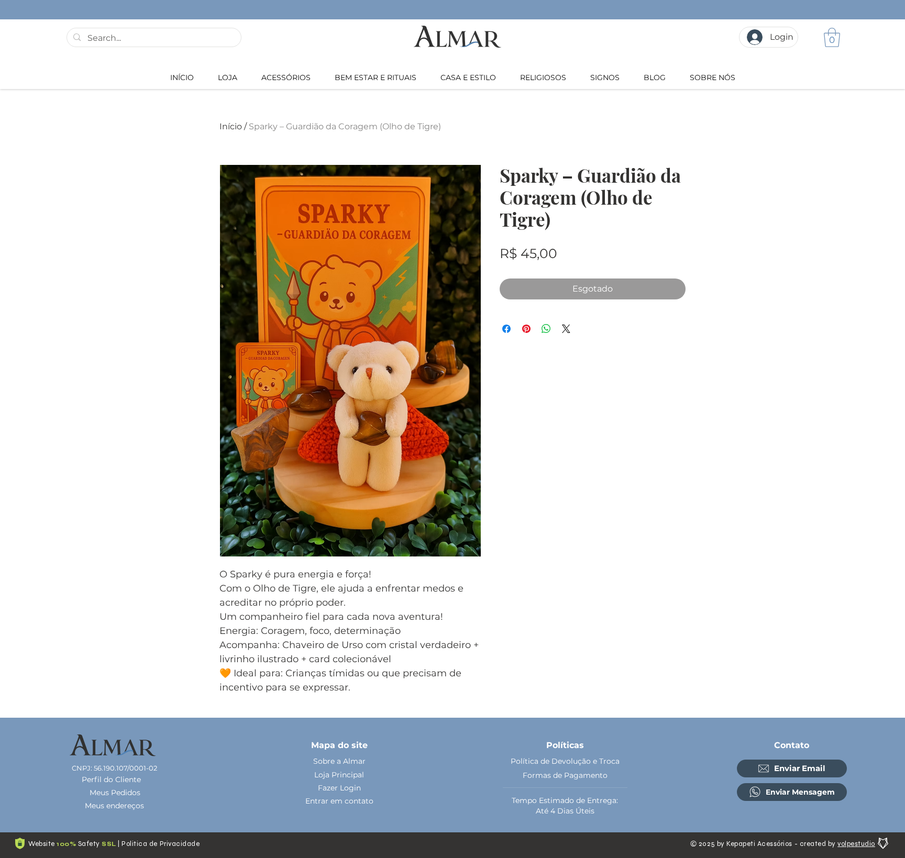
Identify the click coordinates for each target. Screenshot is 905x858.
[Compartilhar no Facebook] (506, 328)
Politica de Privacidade (161, 844)
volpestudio (856, 844)
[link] (832, 37)
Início (230, 126)
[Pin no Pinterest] (526, 328)
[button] (285, 77)
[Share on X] (566, 328)
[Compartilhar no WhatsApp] (546, 328)
